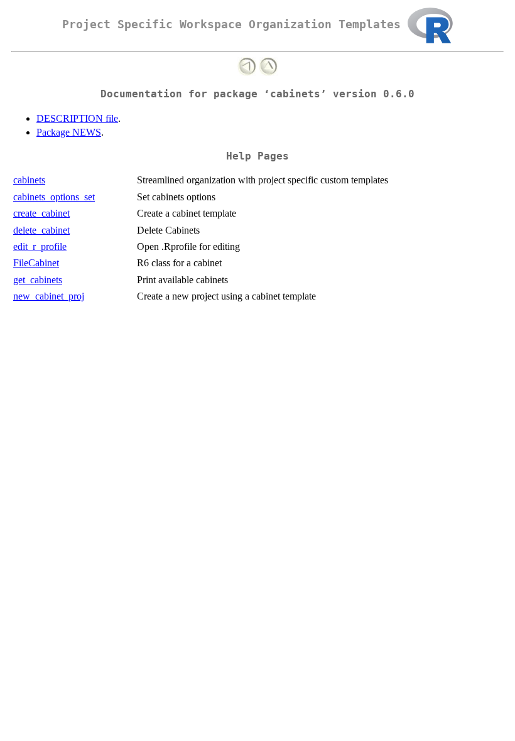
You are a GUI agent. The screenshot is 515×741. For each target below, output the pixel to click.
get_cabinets (37, 279)
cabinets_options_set (54, 197)
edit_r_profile (40, 246)
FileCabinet (36, 262)
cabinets (29, 180)
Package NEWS (68, 132)
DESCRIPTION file (77, 118)
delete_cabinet (41, 230)
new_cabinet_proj (48, 296)
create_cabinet (41, 213)
